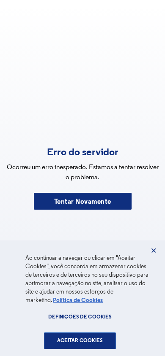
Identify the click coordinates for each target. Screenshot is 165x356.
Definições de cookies (80, 317)
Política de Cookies (78, 300)
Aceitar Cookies (80, 340)
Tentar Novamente (82, 202)
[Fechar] (154, 250)
